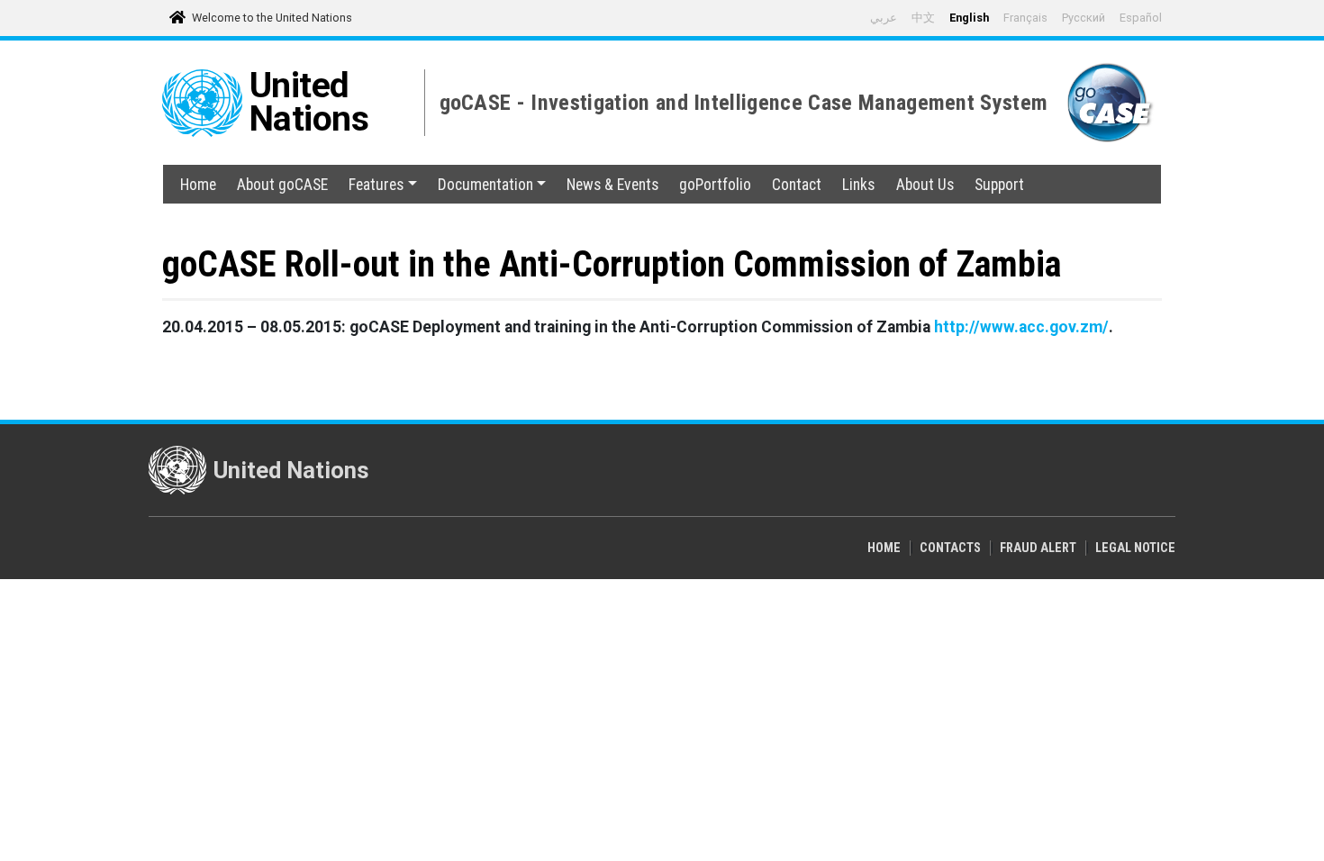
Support (999, 185)
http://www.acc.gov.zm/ (1021, 327)
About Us (925, 185)
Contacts (950, 548)
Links (858, 185)
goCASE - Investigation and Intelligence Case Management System (744, 102)
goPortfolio (715, 185)
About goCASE (282, 185)
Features (376, 185)
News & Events (612, 185)
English (969, 17)
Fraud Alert (1038, 548)
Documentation (485, 185)
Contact (796, 185)
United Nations (309, 102)
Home (198, 185)
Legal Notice (1135, 548)
